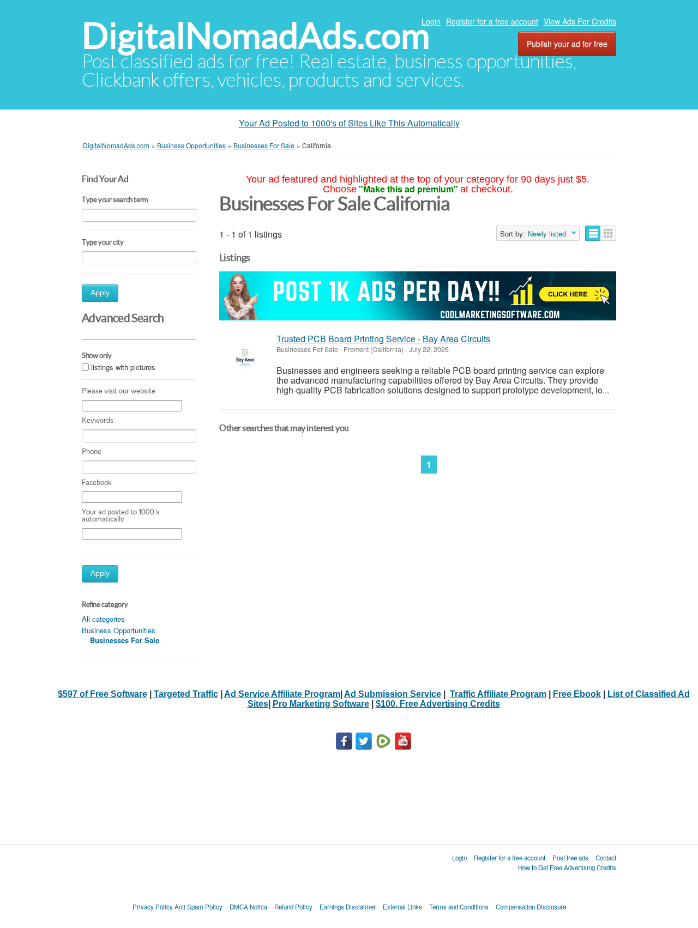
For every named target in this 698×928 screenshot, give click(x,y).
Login (431, 21)
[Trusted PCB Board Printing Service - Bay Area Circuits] (245, 357)
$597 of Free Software (102, 694)
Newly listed (547, 234)
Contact (605, 857)
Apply (100, 293)
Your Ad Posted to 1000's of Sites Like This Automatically (349, 123)
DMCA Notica (248, 906)
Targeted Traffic (186, 694)
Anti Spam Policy (198, 906)
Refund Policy (293, 906)
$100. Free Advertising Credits (438, 703)
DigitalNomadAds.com (256, 36)
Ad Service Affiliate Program (282, 694)
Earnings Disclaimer (348, 906)
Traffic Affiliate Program (498, 694)
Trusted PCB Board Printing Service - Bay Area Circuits (383, 338)
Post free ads (570, 857)
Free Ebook (577, 694)
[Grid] (608, 233)
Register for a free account (492, 21)
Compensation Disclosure (531, 906)
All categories (103, 619)
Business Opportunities (118, 630)
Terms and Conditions (459, 906)
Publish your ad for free (567, 43)
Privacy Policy (153, 906)
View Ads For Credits (580, 21)
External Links (402, 906)
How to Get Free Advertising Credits (567, 867)
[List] (593, 233)
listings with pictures (123, 367)
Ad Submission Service (392, 694)
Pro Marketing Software (321, 703)
